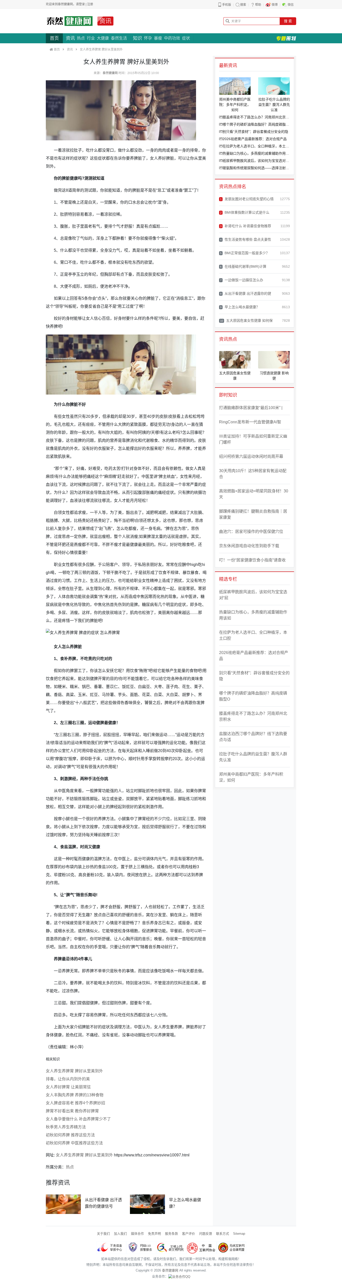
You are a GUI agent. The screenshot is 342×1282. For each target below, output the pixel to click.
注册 (90, 4)
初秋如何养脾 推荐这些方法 (70, 1135)
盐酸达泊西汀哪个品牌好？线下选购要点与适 (253, 737)
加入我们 (120, 1233)
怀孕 (148, 38)
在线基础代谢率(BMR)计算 (243, 266)
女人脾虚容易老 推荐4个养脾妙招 (75, 1103)
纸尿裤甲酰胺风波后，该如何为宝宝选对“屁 (256, 161)
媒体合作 (137, 1233)
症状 (186, 38)
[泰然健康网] (69, 21)
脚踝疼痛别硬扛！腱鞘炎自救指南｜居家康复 (253, 514)
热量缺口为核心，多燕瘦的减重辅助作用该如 (256, 153)
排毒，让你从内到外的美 (68, 1079)
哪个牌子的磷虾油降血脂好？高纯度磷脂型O (256, 124)
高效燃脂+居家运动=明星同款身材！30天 (253, 494)
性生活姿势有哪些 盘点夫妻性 (245, 239)
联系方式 (222, 1233)
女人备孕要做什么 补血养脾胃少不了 (78, 1119)
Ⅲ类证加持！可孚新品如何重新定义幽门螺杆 (253, 439)
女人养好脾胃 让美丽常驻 (68, 1087)
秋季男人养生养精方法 (66, 1127)
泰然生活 (119, 38)
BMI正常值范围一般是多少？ (244, 253)
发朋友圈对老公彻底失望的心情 (247, 199)
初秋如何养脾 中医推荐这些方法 (74, 1143)
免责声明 (154, 1233)
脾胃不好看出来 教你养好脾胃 (72, 1111)
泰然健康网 (110, 73)
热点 (81, 38)
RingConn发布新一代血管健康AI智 (250, 422)
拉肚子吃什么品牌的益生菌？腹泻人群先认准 (253, 757)
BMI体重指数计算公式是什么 (244, 212)
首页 (54, 38)
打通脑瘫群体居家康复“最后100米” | (250, 408)
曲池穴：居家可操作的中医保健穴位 (251, 531)
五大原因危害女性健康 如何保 (246, 320)
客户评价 (188, 1233)
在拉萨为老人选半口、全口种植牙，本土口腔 (256, 146)
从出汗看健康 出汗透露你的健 (245, 293)
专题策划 (286, 38)
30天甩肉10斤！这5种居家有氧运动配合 (252, 474)
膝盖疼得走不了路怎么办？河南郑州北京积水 (256, 117)
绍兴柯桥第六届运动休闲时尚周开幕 (251, 456)
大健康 (103, 38)
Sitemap (239, 1233)
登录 (82, 4)
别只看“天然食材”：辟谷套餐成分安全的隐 (255, 132)
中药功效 (172, 38)
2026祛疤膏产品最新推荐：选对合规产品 (255, 139)
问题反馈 (205, 1233)
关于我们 (103, 1233)
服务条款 (171, 1233)
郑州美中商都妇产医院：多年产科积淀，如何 (251, 777)
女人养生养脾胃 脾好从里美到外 (74, 1071)
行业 (91, 38)
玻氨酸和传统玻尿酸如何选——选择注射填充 (256, 168)
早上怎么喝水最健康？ (240, 307)
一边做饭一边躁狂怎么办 (241, 280)
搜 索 (288, 21)
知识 (137, 38)
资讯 (105, 21)
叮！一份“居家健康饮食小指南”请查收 (252, 560)
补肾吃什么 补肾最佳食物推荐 (245, 226)
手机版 (226, 5)
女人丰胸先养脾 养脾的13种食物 (74, 1095)
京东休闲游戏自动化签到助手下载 (249, 546)
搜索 (243, 5)
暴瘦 (158, 38)
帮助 (258, 5)
